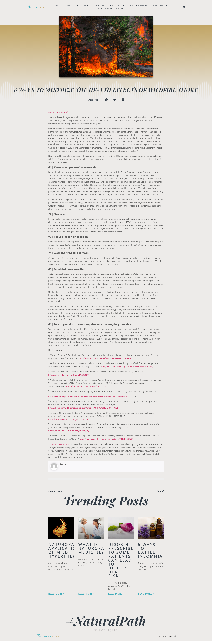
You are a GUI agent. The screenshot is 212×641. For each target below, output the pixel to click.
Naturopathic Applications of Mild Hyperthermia (67, 550)
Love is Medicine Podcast (113, 8)
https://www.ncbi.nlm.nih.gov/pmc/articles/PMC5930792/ (104, 358)
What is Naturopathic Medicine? (97, 548)
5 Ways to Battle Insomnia (150, 550)
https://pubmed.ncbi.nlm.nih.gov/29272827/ (68, 375)
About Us (115, 5)
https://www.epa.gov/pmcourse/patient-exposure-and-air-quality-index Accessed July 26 (90, 396)
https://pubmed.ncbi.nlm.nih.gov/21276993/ (68, 419)
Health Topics (92, 5)
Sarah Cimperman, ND (58, 112)
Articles (70, 5)
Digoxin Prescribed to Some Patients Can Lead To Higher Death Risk (122, 560)
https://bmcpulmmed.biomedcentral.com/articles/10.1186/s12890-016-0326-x (84, 408)
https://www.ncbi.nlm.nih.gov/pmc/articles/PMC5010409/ (126, 366)
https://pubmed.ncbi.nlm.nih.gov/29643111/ (86, 386)
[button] (184, 7)
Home (56, 5)
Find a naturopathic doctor (147, 5)
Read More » (56, 594)
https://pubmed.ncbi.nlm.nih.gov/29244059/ (68, 431)
